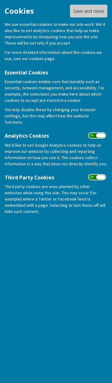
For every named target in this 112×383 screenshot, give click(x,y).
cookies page (41, 58)
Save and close (88, 11)
